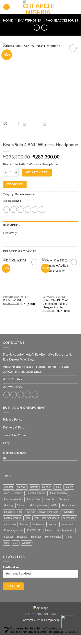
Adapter (8, 487)
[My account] (69, 7)
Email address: (11, 567)
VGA (15, 543)
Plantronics (37, 524)
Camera (68, 487)
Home (8, 20)
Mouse (24, 524)
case (6, 493)
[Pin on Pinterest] (35, 209)
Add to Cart (37, 172)
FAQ (53, 614)
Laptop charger (12, 518)
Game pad (64, 499)
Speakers (22, 537)
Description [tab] (11, 225)
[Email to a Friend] (28, 209)
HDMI (54, 505)
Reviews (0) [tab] (10, 233)
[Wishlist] (63, 7)
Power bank (67, 524)
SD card (48, 530)
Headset (9, 512)
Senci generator (65, 530)
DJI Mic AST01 (12, 300)
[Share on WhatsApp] (6, 209)
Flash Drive (33, 499)
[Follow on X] (28, 395)
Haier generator (39, 505)
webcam (26, 543)
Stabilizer (36, 537)
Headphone (14, 201)
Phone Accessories (62, 20)
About (29, 614)
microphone (69, 518)
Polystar (52, 524)
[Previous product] (44, 28)
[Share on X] (20, 209)
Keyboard (67, 512)
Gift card (21, 505)
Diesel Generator (35, 493)
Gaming (8, 505)
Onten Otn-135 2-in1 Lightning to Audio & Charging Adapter (55, 304)
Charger (17, 493)
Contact (42, 614)
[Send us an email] (35, 395)
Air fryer (22, 487)
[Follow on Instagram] (13, 395)
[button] (6, 7)
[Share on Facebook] (13, 209)
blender (46, 487)
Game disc (49, 499)
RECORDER (34, 530)
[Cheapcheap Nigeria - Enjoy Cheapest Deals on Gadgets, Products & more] (38, 7)
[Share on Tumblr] (42, 209)
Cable (57, 487)
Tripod (68, 537)
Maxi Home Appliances (46, 518)
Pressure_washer (13, 530)
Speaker (8, 537)
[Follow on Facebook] (6, 395)
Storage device (53, 537)
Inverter (30, 512)
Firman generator (13, 499)
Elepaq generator (58, 493)
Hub (19, 512)
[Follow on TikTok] (20, 395)
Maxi (27, 518)
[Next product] (37, 28)
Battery (34, 487)
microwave (10, 524)
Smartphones (29, 20)
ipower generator (48, 512)
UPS (6, 543)
